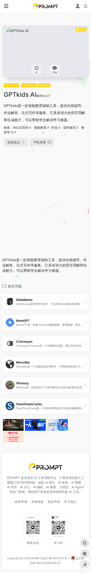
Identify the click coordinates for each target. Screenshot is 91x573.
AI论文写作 (29, 85)
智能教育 (44, 85)
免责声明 (53, 502)
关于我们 (70, 502)
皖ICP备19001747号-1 (56, 558)
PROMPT (36, 558)
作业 (54, 127)
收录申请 (21, 502)
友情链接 (37, 502)
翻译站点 (41, 95)
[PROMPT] (45, 6)
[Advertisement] (45, 199)
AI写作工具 (11, 85)
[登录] (77, 6)
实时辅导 (69, 127)
